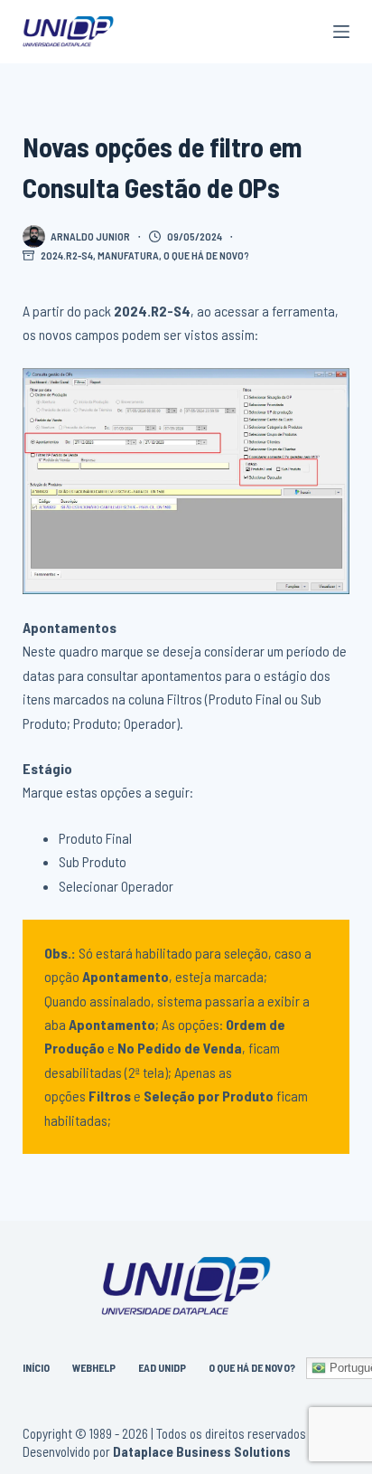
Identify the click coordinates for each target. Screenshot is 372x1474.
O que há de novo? (206, 255)
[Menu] (341, 32)
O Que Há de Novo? (252, 1367)
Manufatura (128, 255)
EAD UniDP (162, 1367)
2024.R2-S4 (67, 255)
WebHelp (94, 1367)
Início (36, 1367)
